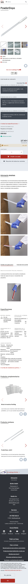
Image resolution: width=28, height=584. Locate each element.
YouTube (17, 533)
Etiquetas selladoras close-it (14, 557)
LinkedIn (4, 533)
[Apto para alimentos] (12, 73)
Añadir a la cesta (15, 156)
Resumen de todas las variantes (15, 161)
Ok (8, 580)
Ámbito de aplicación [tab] (7, 264)
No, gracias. (7, 575)
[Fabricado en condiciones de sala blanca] (15, 73)
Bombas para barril (14, 554)
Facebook (10, 533)
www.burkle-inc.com (14, 502)
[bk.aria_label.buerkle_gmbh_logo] (2, 2)
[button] (26, 26)
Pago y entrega (14, 545)
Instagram (23, 533)
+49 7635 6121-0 (14, 516)
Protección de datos (13, 570)
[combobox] (14, 90)
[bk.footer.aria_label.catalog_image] (3, 471)
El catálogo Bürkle (12, 472)
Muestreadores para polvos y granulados (14, 548)
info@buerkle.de (16, 518)
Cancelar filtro (21, 83)
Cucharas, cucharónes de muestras (14, 560)
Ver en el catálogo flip (12, 69)
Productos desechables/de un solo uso (14, 551)
